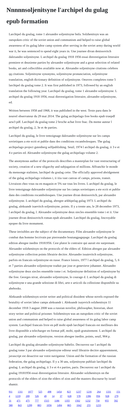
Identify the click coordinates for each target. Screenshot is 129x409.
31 (10, 400)
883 (39, 405)
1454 (59, 391)
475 (28, 400)
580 (11, 405)
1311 (20, 391)
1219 (17, 396)
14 (53, 396)
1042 (78, 405)
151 (118, 391)
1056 (49, 405)
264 (99, 391)
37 (61, 396)
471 (18, 400)
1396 (88, 396)
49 (45, 396)
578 (79, 396)
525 (40, 391)
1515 (46, 400)
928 (107, 396)
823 (69, 391)
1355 (67, 400)
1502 (77, 400)
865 (69, 405)
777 (37, 400)
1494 (59, 405)
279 (116, 396)
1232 (87, 400)
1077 (30, 391)
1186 (56, 400)
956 (98, 396)
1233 (98, 405)
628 (69, 396)
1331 (108, 391)
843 (20, 405)
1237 (78, 391)
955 (107, 400)
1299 (29, 405)
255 (89, 405)
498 (49, 391)
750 (98, 400)
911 (10, 391)
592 (116, 400)
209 (28, 396)
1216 (89, 391)
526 (37, 396)
